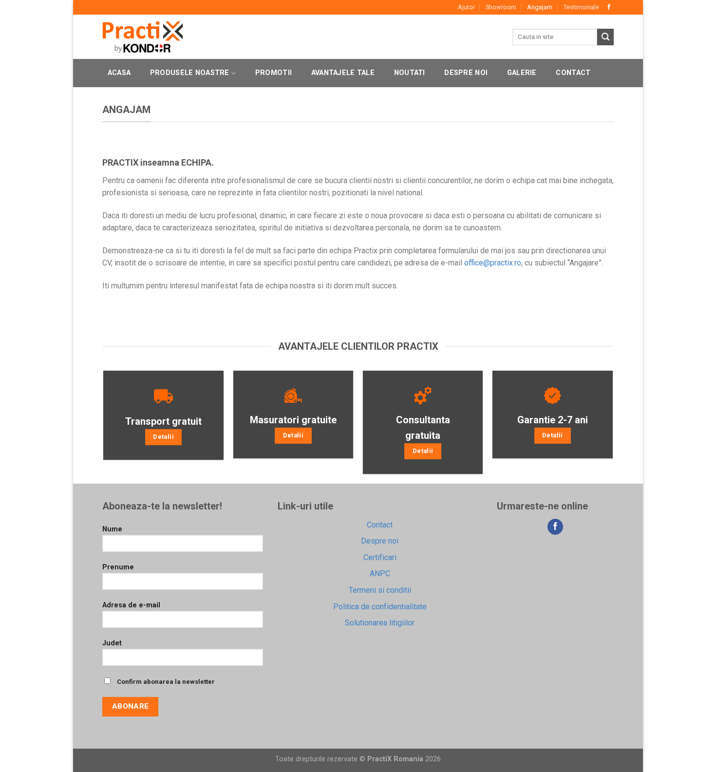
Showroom (501, 7)
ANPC (380, 573)
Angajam (539, 7)
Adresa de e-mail (131, 605)
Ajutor (466, 7)
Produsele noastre (189, 73)
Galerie (522, 73)
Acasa (119, 73)
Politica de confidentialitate (380, 606)
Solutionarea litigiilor (380, 622)
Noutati (409, 73)
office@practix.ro (492, 262)
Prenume (118, 567)
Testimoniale (581, 7)
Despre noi (466, 73)
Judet (112, 643)
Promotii (273, 73)
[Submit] (605, 37)
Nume (112, 529)
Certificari (379, 557)
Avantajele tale (343, 73)
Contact (573, 73)
